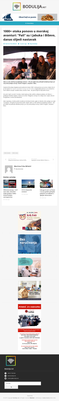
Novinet (32, 398)
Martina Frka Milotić (11, 43)
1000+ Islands (7, 153)
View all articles (19, 169)
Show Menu (30, 23)
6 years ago (23, 43)
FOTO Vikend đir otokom (27, 191)
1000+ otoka (15, 153)
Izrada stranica (46, 398)
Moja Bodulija (33, 43)
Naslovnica (30, 395)
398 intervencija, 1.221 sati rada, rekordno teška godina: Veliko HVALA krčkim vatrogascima (10, 193)
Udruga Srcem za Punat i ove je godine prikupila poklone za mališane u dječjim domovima (47, 192)
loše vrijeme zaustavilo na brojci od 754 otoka (22, 88)
